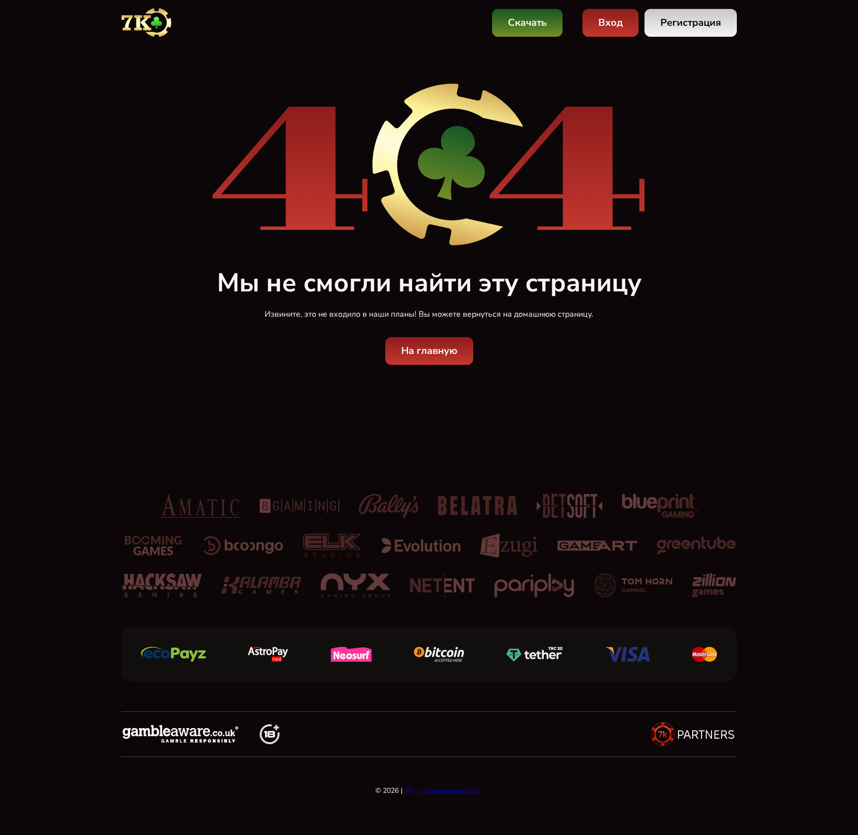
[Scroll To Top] (756, 806)
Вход (610, 22)
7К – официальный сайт (444, 790)
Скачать (527, 22)
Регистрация (690, 22)
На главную (429, 350)
